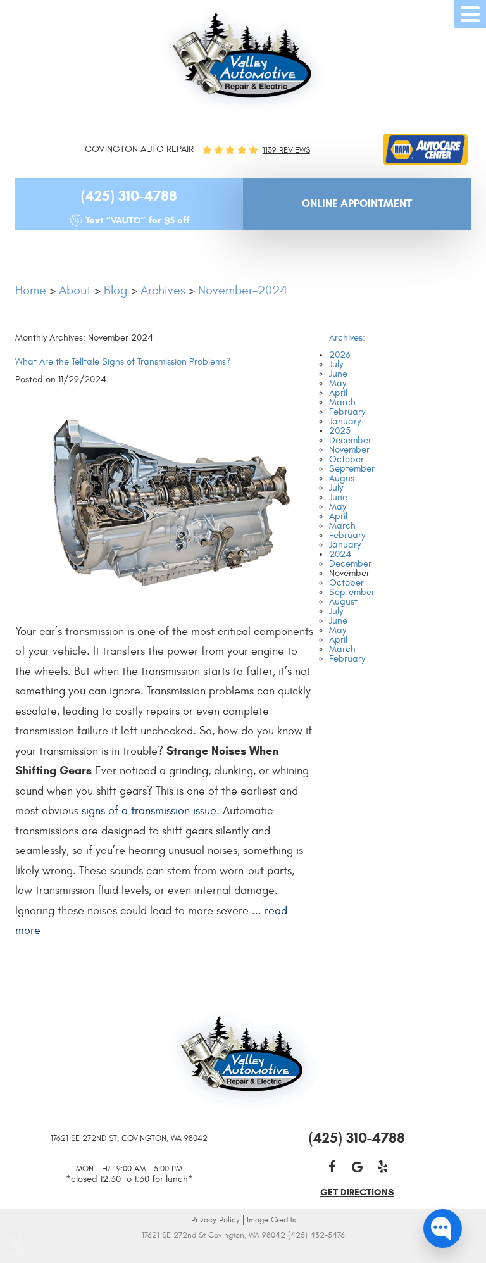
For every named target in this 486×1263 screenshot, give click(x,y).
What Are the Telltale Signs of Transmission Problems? (123, 361)
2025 (340, 430)
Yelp (382, 1166)
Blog (116, 290)
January (345, 421)
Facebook (331, 1166)
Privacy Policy (215, 1220)
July (336, 364)
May (337, 383)
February (347, 411)
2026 (340, 354)
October (346, 459)
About (75, 290)
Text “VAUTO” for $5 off (137, 220)
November (349, 449)
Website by (243, 1252)
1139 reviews (286, 150)
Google (357, 1166)
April (338, 392)
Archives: (347, 337)
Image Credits (271, 1220)
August (343, 478)
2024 (340, 554)
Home (30, 290)
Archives (162, 290)
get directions (357, 1192)
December (350, 440)
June (338, 373)
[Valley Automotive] (243, 59)
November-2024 (242, 290)
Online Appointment (357, 203)
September (352, 468)
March (342, 402)
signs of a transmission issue (149, 810)
